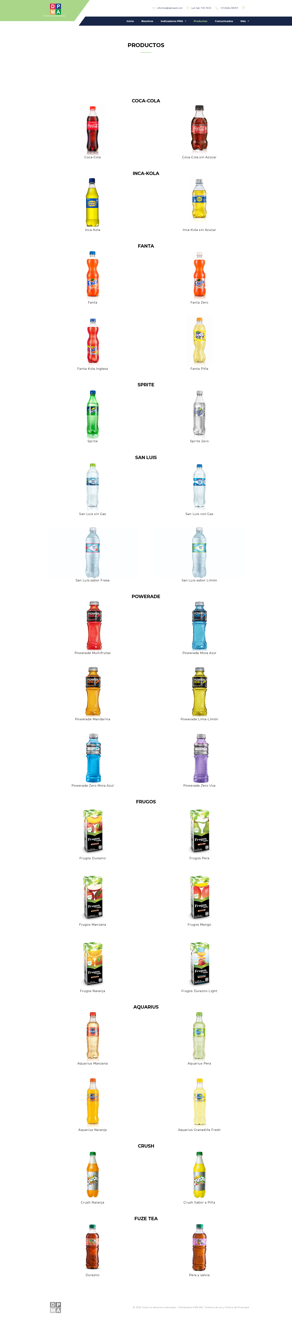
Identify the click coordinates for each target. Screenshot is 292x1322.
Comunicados (224, 21)
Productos (200, 21)
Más (243, 21)
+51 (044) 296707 (229, 8)
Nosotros (147, 21)
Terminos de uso (213, 1308)
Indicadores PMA (172, 21)
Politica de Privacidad (237, 1308)
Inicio (130, 21)
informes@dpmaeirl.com (169, 8)
